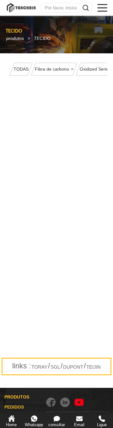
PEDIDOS (14, 406)
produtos (15, 38)
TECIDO (42, 38)
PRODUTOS (16, 396)
